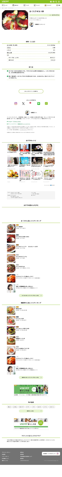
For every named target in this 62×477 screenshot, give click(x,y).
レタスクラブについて (24, 460)
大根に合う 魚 (28, 132)
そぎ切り (19, 71)
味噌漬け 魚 (9, 132)
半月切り (40, 71)
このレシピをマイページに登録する (31, 91)
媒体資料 (22, 458)
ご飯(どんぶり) (20, 197)
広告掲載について (5, 458)
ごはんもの (12, 192)
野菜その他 (14, 196)
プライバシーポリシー (6, 452)
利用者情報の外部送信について (26, 456)
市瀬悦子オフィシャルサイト (24, 124)
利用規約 (3, 454)
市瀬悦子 (37, 24)
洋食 (34, 192)
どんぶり (15, 192)
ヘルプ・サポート (5, 456)
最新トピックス (5, 460)
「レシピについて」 (23, 129)
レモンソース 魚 (23, 132)
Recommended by (47, 185)
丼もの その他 (19, 193)
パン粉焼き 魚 (13, 132)
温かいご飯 (9, 52)
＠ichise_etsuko (17, 121)
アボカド (9, 47)
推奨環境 (22, 454)
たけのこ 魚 (32, 132)
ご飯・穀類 (15, 197)
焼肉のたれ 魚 (18, 132)
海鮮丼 (18, 192)
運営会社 (22, 452)
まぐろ (8, 45)
